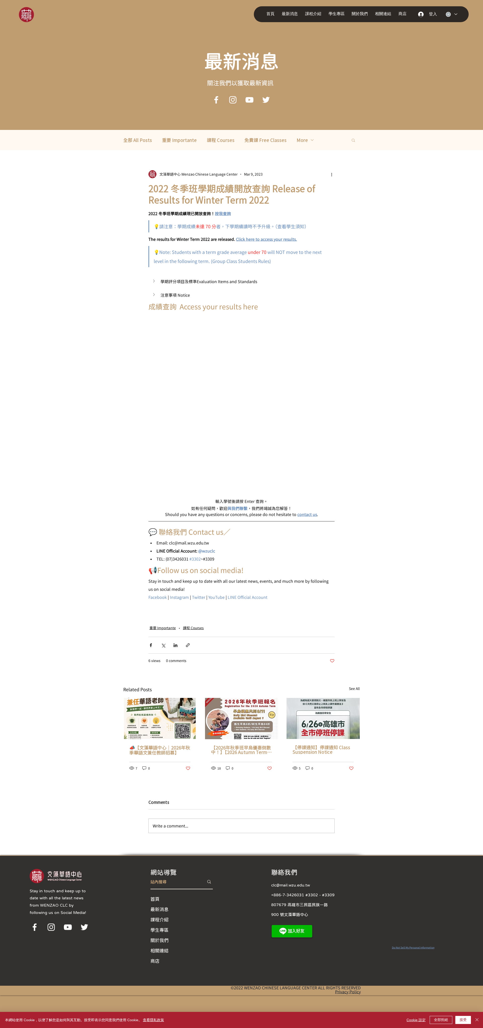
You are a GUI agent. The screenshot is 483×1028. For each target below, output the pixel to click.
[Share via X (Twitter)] (163, 645)
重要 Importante (179, 140)
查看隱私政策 (153, 1020)
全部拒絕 (441, 1020)
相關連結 (159, 950)
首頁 (154, 899)
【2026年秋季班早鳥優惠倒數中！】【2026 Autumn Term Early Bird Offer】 (241, 749)
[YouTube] (249, 100)
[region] (33, 14)
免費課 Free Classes (266, 140)
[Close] (477, 1020)
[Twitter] (266, 100)
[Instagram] (233, 100)
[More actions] (332, 174)
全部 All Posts (137, 140)
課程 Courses (220, 140)
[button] (291, 14)
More (302, 140)
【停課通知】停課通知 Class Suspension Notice (321, 749)
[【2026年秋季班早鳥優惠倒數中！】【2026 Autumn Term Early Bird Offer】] (241, 718)
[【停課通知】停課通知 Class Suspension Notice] (323, 718)
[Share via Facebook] (150, 645)
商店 (154, 961)
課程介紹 (159, 919)
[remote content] (241, 404)
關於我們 (159, 940)
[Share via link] (187, 645)
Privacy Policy (348, 992)
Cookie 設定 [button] (416, 1020)
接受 (463, 1020)
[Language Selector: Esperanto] (451, 14)
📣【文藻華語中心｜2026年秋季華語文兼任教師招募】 (159, 750)
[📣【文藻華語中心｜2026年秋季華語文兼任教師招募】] (159, 718)
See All (354, 688)
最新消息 (159, 909)
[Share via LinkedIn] (175, 645)
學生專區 (159, 930)
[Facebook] (216, 100)
